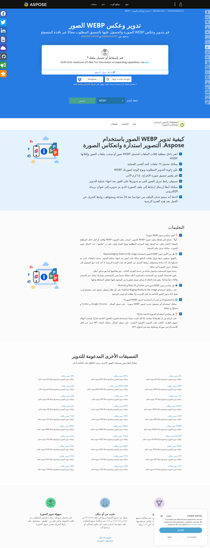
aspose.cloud (90, 36)
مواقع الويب (115, 4)
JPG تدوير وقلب (67, 375)
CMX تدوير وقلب (120, 466)
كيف (134, 123)
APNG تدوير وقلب (173, 405)
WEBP (102, 100)
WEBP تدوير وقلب (173, 426)
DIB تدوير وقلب (67, 395)
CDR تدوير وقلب (67, 466)
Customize (191, 537)
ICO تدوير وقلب (174, 466)
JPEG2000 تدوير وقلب (118, 385)
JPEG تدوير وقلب (120, 375)
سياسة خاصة (78, 84)
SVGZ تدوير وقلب (120, 436)
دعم (103, 4)
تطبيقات (114, 123)
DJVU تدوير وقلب (120, 446)
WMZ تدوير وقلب (120, 426)
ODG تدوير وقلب (66, 456)
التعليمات (125, 123)
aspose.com (110, 36)
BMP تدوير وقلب (174, 385)
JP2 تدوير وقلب (175, 375)
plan (147, 62)
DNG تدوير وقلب (174, 446)
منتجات (94, 4)
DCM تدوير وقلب (66, 446)
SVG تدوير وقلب (67, 436)
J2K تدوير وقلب (67, 385)
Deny (170, 537)
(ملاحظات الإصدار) (105, 540)
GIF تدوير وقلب (67, 405)
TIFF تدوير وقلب (121, 395)
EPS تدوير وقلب (174, 456)
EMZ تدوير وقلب (174, 416)
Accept (181, 530)
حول (127, 4)
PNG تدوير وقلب (121, 405)
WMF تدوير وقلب (66, 426)
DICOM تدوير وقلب (173, 436)
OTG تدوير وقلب (121, 456)
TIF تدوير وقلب (175, 395)
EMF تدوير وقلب (121, 416)
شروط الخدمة (90, 84)
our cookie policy (195, 525)
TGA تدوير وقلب (67, 416)
